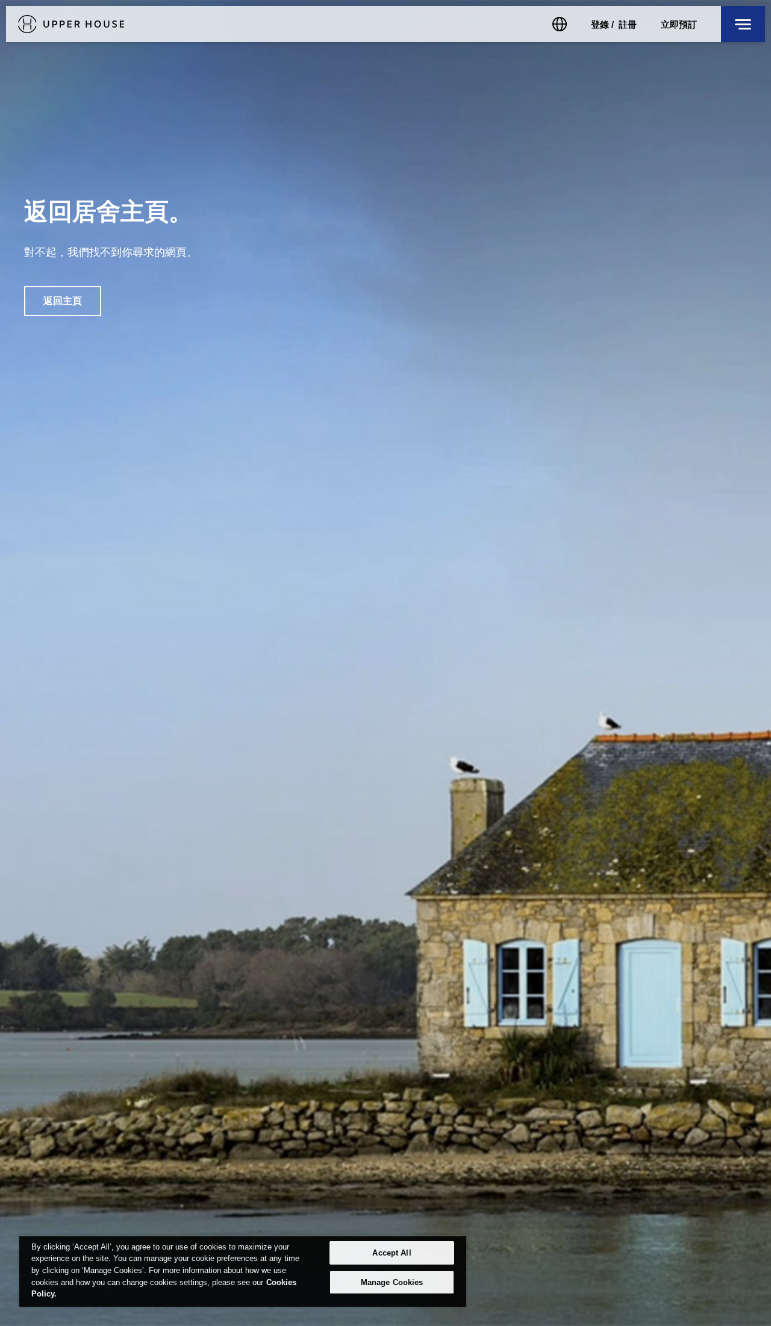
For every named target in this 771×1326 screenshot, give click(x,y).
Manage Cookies (392, 1282)
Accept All (391, 1252)
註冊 (628, 24)
